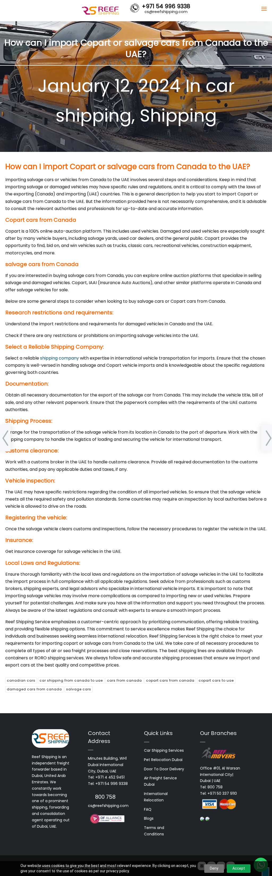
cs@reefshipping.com (108, 805)
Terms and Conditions (154, 831)
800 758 (105, 797)
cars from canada (124, 680)
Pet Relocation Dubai (163, 759)
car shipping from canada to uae (71, 680)
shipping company (59, 358)
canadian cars (21, 680)
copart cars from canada (170, 680)
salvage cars (78, 689)
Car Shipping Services (164, 750)
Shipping (178, 116)
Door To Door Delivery (164, 769)
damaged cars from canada (34, 689)
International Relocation (156, 797)
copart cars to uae (216, 680)
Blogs (149, 818)
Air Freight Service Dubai (160, 781)
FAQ (147, 809)
